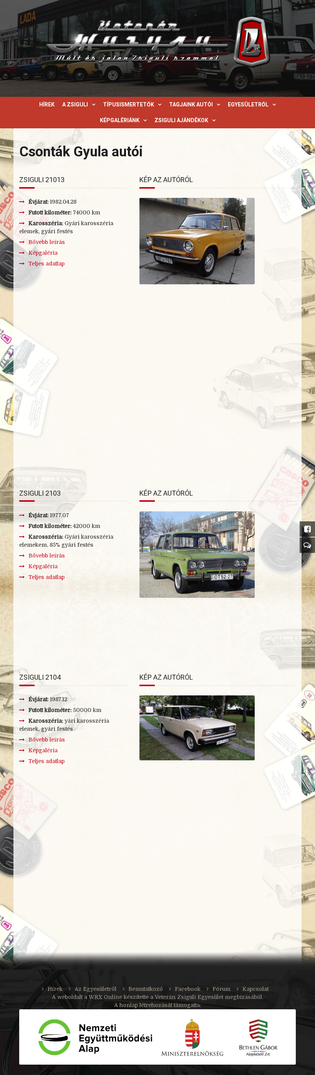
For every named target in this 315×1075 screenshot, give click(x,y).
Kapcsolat (255, 989)
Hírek (47, 104)
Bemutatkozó (145, 989)
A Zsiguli (75, 104)
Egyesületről (248, 104)
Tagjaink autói (191, 104)
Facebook (188, 989)
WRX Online (105, 997)
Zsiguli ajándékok (181, 120)
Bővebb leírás (46, 242)
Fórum (221, 989)
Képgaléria (43, 253)
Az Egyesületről (95, 989)
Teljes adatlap (46, 263)
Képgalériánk (119, 120)
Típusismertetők (128, 104)
